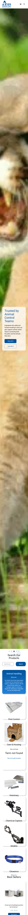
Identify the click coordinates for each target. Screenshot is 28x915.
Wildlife (14, 846)
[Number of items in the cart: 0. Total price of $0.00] (24, 4)
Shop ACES (10, 341)
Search (21, 664)
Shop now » (14, 677)
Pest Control (14, 719)
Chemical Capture (14, 820)
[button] (9, 651)
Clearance (14, 871)
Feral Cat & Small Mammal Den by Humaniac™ (14, 906)
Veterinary (14, 795)
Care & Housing (14, 744)
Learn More (11, 346)
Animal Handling (14, 673)
